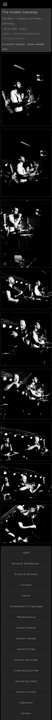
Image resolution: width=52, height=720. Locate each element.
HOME (26, 552)
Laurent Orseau (15, 44)
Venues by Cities (26, 681)
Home (5, 33)
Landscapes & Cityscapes (26, 606)
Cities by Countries (26, 670)
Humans (26, 584)
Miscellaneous (26, 616)
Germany (8, 23)
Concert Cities (26, 649)
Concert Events (26, 627)
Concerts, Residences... (26, 33)
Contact (26, 713)
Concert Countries (26, 659)
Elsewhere (26, 702)
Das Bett (8, 18)
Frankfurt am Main (29, 18)
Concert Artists (26, 691)
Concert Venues (26, 638)
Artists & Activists (26, 574)
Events (26, 595)
